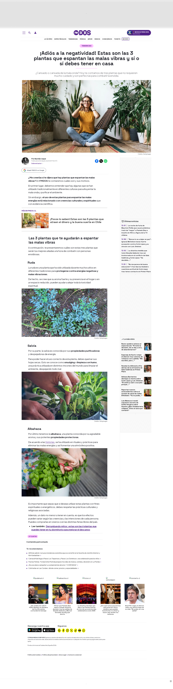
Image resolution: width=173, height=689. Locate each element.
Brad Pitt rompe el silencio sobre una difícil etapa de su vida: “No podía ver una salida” (134, 608)
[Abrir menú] (24, 33)
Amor (90, 39)
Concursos (107, 39)
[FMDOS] (82, 32)
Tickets (117, 39)
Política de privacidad (49, 655)
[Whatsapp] (83, 630)
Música (83, 39)
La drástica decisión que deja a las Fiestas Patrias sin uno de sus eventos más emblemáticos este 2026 (86, 608)
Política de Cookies (34, 655)
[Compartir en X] (101, 161)
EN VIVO (126, 39)
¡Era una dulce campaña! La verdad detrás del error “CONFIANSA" (52, 565)
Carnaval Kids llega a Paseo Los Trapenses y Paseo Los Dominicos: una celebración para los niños (63, 559)
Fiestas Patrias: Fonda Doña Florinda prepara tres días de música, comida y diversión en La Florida (64, 562)
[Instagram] (67, 630)
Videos (97, 39)
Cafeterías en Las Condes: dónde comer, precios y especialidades (52, 568)
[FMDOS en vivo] (129, 32)
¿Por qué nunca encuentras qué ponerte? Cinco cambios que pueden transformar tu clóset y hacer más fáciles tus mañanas (111, 610)
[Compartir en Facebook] (97, 161)
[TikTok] (75, 630)
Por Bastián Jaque (38, 159)
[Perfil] (35, 32)
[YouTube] (79, 630)
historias (50, 442)
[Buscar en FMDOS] (29, 32)
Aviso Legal (62, 655)
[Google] (59, 630)
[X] (71, 630)
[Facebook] (63, 630)
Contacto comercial (74, 655)
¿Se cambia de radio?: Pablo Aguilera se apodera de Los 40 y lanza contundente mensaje (38, 608)
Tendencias (73, 39)
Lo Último (48, 39)
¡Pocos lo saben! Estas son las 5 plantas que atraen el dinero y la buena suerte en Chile (77, 220)
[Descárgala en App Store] (49, 630)
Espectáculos (60, 39)
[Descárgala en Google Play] (35, 630)
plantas (33, 536)
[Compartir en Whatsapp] (105, 161)
